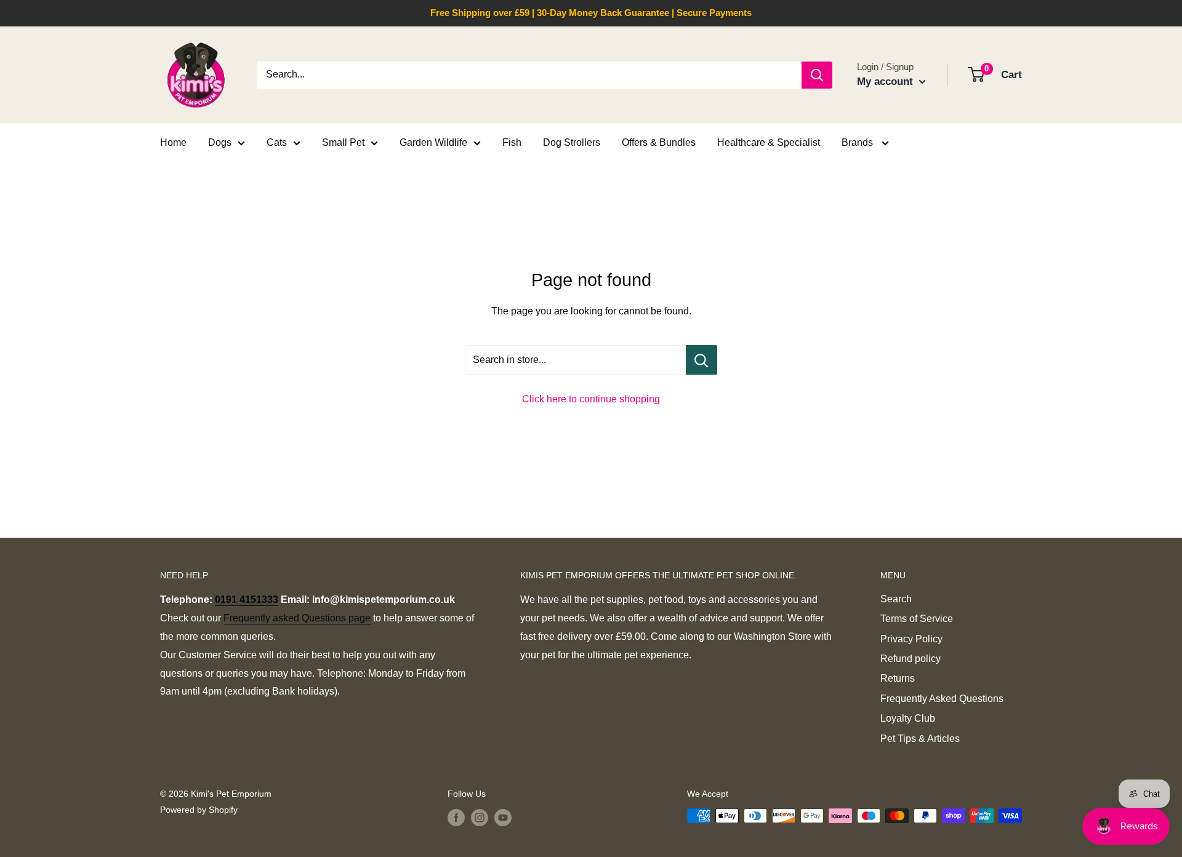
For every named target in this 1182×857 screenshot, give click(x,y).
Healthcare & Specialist (768, 142)
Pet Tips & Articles (920, 738)
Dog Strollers (571, 142)
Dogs (219, 142)
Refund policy (910, 658)
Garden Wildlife (433, 142)
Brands (858, 142)
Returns (897, 678)
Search (896, 599)
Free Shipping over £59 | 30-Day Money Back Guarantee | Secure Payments (591, 12)
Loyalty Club (907, 718)
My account (886, 81)
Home (173, 142)
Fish (511, 142)
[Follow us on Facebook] (456, 817)
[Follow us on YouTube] (503, 817)
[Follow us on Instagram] (479, 817)
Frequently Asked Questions (941, 698)
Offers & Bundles (659, 142)
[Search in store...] (701, 360)
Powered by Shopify (199, 810)
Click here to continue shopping (591, 399)
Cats (277, 142)
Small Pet (343, 142)
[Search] (817, 75)
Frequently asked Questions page (297, 618)
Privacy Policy (911, 639)
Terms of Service (916, 618)
